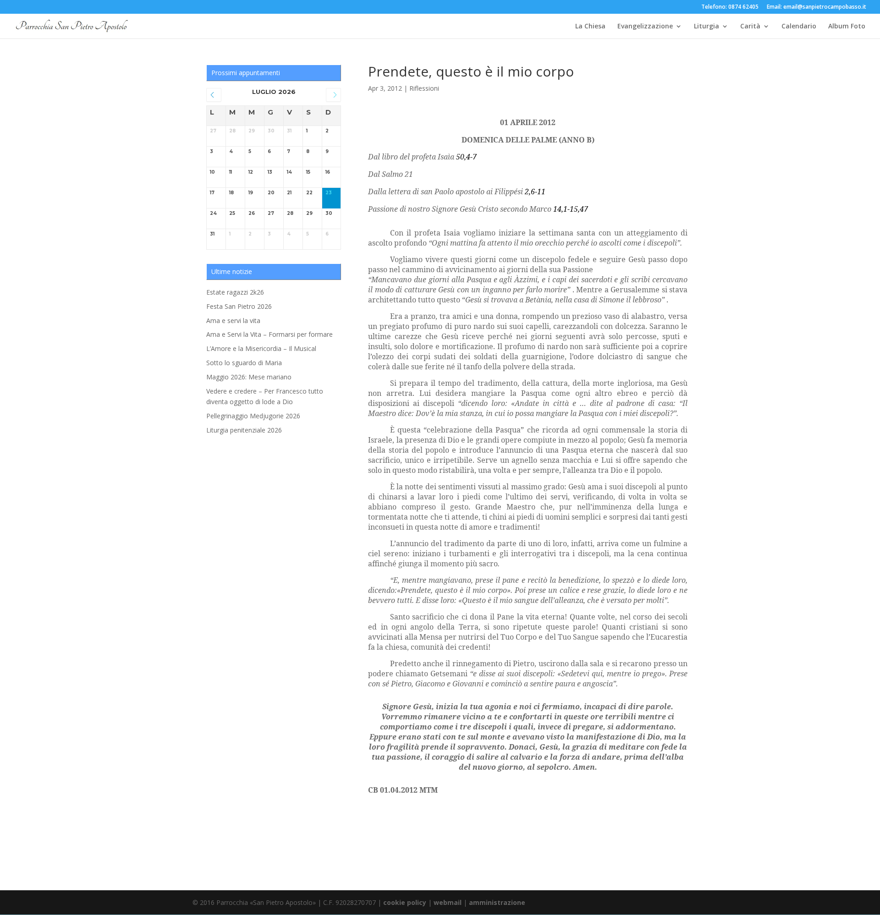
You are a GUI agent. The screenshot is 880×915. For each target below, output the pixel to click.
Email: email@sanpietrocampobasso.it (816, 7)
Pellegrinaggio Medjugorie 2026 (253, 415)
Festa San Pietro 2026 (239, 306)
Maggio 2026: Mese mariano (249, 377)
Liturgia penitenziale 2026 (244, 430)
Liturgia (706, 26)
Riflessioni (424, 88)
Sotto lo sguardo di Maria (244, 362)
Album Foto (846, 26)
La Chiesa (590, 26)
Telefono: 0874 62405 (730, 7)
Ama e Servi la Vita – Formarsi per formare (269, 334)
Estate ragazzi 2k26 (235, 292)
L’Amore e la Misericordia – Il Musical (261, 348)
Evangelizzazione (645, 26)
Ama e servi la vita (233, 320)
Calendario (798, 26)
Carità (750, 26)
